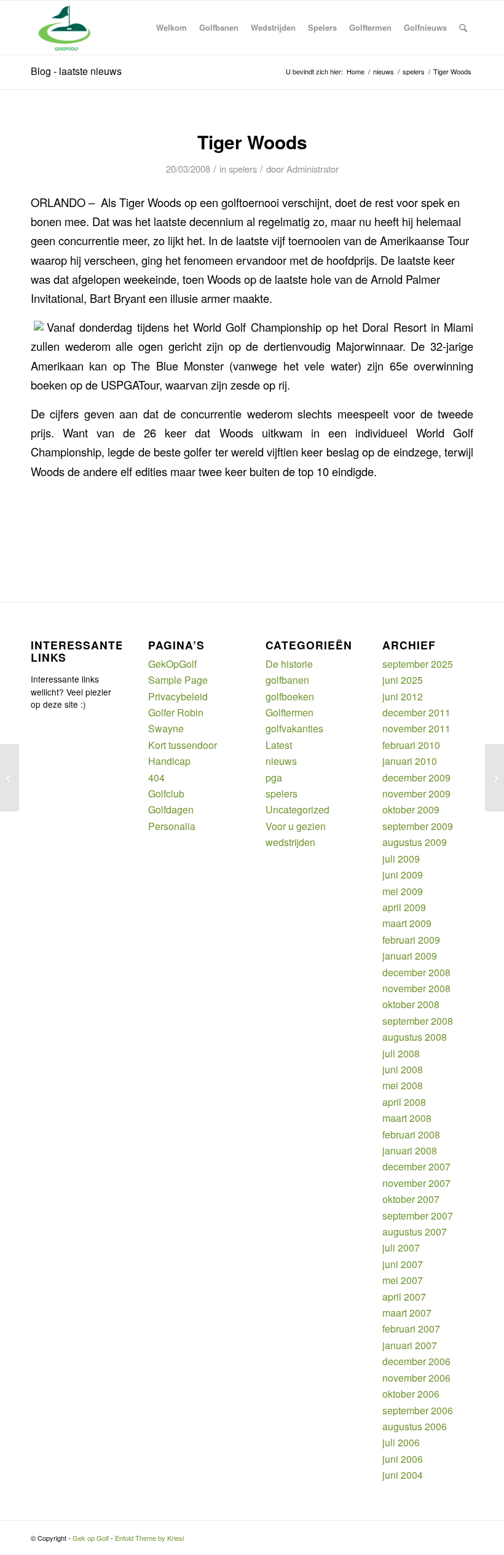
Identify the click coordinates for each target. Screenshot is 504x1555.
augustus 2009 (414, 842)
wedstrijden (290, 842)
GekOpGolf (172, 664)
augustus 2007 (414, 1231)
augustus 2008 (414, 1037)
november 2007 (416, 1183)
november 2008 (416, 988)
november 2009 (416, 793)
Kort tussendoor (182, 745)
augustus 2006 (414, 1426)
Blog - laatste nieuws (76, 71)
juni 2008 (402, 1069)
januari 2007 (409, 1345)
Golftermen (289, 712)
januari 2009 (409, 956)
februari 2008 (411, 1134)
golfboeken (290, 696)
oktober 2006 (410, 1394)
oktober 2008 (410, 1004)
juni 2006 (402, 1459)
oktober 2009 (410, 809)
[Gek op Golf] (67, 28)
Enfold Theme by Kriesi (149, 1538)
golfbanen (287, 680)
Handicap (169, 761)
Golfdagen (171, 809)
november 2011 (416, 728)
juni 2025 (402, 680)
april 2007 (404, 1297)
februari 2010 (411, 745)
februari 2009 (411, 940)
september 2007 (417, 1215)
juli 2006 (401, 1442)
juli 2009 (401, 859)
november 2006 (416, 1378)
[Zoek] (463, 28)
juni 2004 (402, 1475)
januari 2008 (409, 1150)
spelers (243, 168)
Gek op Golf (91, 1538)
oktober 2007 (410, 1199)
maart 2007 (406, 1313)
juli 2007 (401, 1247)
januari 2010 (409, 761)
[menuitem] (171, 28)
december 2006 (416, 1361)
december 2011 (416, 712)
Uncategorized (297, 809)
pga (274, 777)
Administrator (312, 168)
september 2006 (417, 1410)
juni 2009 (402, 875)
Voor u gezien (296, 826)
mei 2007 (402, 1280)
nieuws (281, 761)
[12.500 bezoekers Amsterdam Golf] (9, 778)
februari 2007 (411, 1329)
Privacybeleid (178, 696)
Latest (279, 745)
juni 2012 (402, 696)
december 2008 (416, 972)
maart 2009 (406, 923)
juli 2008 (401, 1053)
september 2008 (417, 1021)
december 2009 (416, 777)
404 (156, 777)
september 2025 (417, 664)
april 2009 (404, 907)
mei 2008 (402, 1085)
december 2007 (416, 1166)
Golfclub (166, 793)
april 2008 (404, 1102)
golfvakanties (294, 728)
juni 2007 (402, 1264)
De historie (289, 664)
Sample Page (178, 680)
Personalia (171, 826)
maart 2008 (406, 1118)
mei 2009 (402, 891)
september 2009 (417, 826)
